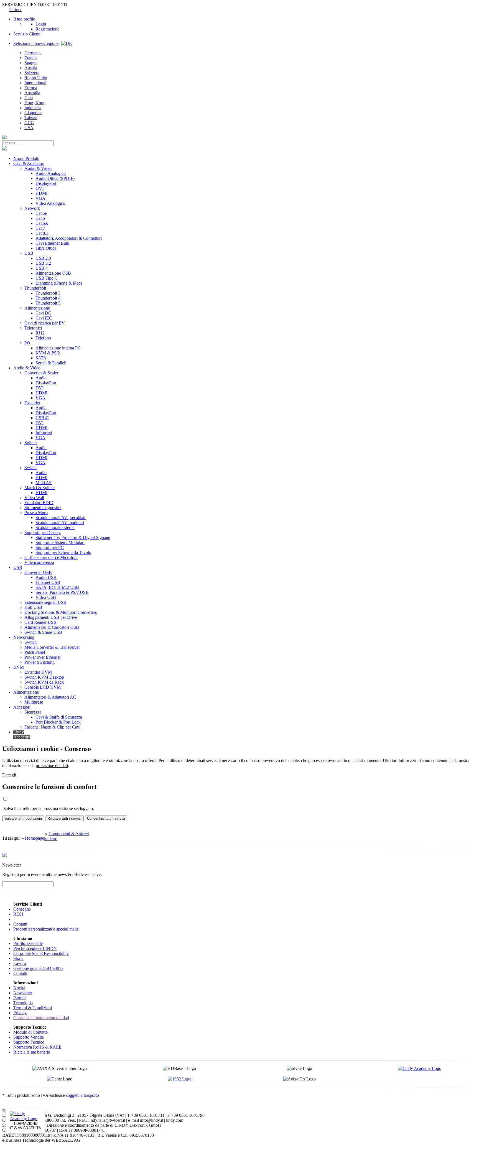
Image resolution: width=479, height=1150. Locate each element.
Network (32, 208)
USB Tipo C (46, 278)
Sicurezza (32, 712)
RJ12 (40, 333)
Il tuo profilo (24, 19)
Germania (33, 52)
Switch (30, 467)
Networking (23, 637)
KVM (18, 667)
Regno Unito (35, 77)
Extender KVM (38, 672)
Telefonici (33, 328)
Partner (15, 9)
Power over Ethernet (42, 657)
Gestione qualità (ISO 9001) (38, 968)
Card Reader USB (40, 622)
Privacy (20, 1012)
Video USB (45, 597)
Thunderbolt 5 (47, 303)
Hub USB (33, 607)
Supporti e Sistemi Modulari (60, 542)
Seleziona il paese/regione (35, 43)
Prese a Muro (36, 512)
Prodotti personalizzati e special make (46, 929)
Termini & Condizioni (32, 1007)
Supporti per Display (42, 532)
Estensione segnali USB (45, 602)
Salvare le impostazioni (23, 818)
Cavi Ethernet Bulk (52, 243)
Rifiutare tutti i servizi (64, 818)
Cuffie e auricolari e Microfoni (51, 557)
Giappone (33, 112)
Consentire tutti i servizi (106, 818)
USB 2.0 (43, 258)
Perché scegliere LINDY (35, 948)
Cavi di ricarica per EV (44, 323)
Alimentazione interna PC (58, 348)
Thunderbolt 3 (47, 293)
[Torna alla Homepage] (4, 137)
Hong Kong (34, 102)
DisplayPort (45, 183)
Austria (30, 67)
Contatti (20, 924)
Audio (41, 377)
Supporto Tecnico (28, 1042)
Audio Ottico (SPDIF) (55, 178)
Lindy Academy (21, 734)
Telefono (43, 338)
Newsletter (22, 992)
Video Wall (34, 497)
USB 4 (41, 268)
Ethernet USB (47, 582)
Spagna (30, 62)
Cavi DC (43, 313)
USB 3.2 (43, 263)
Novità (19, 987)
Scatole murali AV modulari (59, 522)
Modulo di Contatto (30, 1032)
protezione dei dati (52, 765)
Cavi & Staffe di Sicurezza (58, 717)
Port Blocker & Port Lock (58, 722)
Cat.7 (40, 228)
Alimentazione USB (53, 273)
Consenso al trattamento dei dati (41, 1017)
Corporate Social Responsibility (41, 953)
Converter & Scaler (41, 372)
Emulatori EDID (38, 502)
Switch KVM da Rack (44, 682)
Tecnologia (23, 1002)
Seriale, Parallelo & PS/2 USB (62, 592)
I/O (27, 343)
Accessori (21, 707)
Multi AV (43, 482)
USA (29, 127)
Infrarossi (43, 432)
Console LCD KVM (42, 687)
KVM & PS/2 (47, 353)
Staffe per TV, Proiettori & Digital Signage (72, 537)
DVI (39, 188)
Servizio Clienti (26, 34)
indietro (50, 838)
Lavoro (19, 963)
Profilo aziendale (28, 943)
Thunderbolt (35, 288)
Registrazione (47, 29)
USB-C (42, 417)
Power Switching (39, 662)
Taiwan (30, 117)
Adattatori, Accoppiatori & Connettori (68, 238)
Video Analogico (50, 203)
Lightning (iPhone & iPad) (58, 283)
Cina (28, 97)
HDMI (41, 193)
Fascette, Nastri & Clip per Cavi (52, 727)
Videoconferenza (39, 562)
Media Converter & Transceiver (52, 647)
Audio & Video (38, 168)
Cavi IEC (43, 318)
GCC (29, 122)
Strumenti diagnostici (42, 507)
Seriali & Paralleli (50, 363)
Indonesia (32, 107)
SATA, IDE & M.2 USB (57, 587)
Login (40, 24)
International (35, 82)
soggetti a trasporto (82, 1095)
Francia (30, 57)
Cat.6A (41, 223)
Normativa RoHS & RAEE (37, 1047)
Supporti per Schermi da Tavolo (63, 552)
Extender (32, 402)
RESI (18, 914)
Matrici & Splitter (39, 487)
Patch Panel (34, 652)
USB (28, 253)
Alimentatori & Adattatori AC (50, 697)
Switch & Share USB (43, 632)
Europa (30, 87)
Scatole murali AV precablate (60, 517)
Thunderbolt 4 (47, 298)
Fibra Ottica (45, 248)
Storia (18, 958)
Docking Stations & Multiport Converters (60, 612)
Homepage (34, 838)
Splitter (30, 442)
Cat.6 (40, 218)
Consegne (22, 909)
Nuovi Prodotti (26, 158)
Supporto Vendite (28, 1037)
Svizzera (31, 72)
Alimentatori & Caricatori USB (51, 627)
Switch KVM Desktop (44, 677)
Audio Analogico (50, 173)
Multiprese (33, 702)
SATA (41, 358)
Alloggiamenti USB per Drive (50, 617)
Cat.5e (41, 213)
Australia (32, 92)
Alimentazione (37, 308)
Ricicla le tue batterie (31, 1052)
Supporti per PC (49, 547)
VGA (40, 198)
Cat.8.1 (41, 233)
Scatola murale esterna (55, 527)
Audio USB (46, 577)
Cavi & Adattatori (28, 163)
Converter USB (38, 572)
